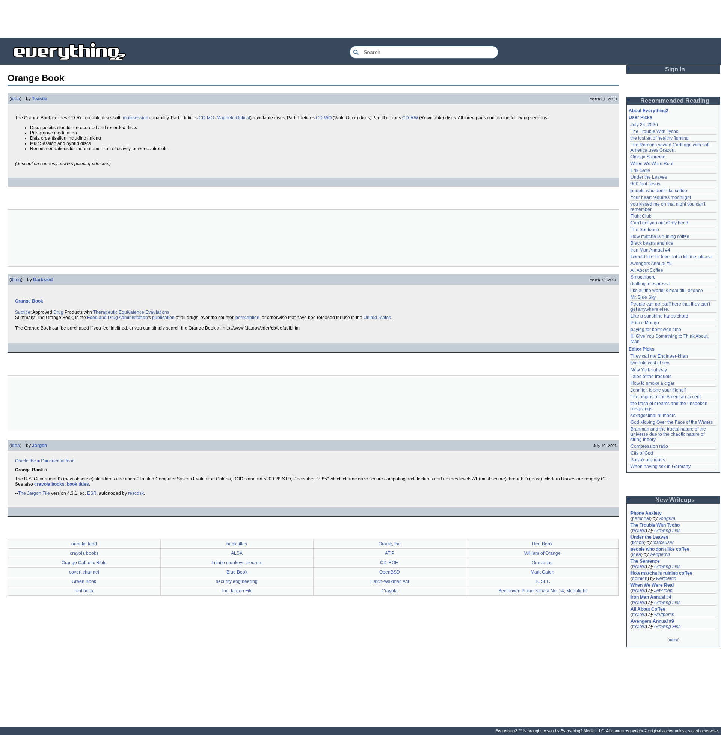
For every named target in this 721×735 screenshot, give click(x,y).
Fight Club (641, 216)
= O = (42, 461)
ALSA (237, 553)
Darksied (43, 279)
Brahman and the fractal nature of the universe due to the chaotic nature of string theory (668, 434)
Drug (58, 312)
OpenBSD (389, 572)
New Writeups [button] (675, 500)
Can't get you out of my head (659, 223)
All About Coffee (646, 270)
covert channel (84, 572)
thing (16, 279)
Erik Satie (640, 170)
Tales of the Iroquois (650, 376)
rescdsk (136, 493)
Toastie (39, 98)
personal (641, 518)
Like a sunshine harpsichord (659, 316)
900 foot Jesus (645, 184)
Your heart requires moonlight (660, 197)
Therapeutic (105, 312)
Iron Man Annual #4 (650, 250)
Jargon (39, 445)
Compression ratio (649, 446)
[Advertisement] (360, 19)
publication (163, 317)
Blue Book (236, 572)
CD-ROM (389, 562)
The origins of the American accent (665, 396)
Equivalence (131, 312)
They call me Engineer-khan (659, 356)
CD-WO (324, 117)
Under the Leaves (648, 177)
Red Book (542, 544)
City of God (641, 453)
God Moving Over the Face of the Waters (671, 422)
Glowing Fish (667, 530)
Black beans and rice (651, 243)
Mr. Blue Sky (643, 297)
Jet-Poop (663, 590)
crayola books (49, 484)
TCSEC (542, 581)
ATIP (389, 553)
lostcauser (663, 542)
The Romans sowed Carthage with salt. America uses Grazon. (670, 147)
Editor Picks (642, 349)
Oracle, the (390, 544)
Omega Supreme (647, 157)
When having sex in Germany (660, 466)
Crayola (390, 590)
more (673, 639)
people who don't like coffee (658, 190)
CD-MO (206, 117)
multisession (135, 117)
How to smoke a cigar (652, 383)
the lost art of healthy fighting (659, 138)
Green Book (84, 581)
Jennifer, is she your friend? (658, 390)
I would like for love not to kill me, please (671, 256)
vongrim (667, 518)
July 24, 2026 (644, 124)
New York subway (648, 369)
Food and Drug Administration (117, 317)
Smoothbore (643, 277)
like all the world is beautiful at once (666, 290)
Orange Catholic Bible (84, 562)
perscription (247, 317)
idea (15, 98)
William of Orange (542, 553)
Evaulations (157, 312)
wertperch (660, 554)
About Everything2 (648, 110)
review (639, 530)
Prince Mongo (644, 322)
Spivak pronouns (647, 459)
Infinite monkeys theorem (236, 562)
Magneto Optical (233, 117)
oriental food (62, 461)
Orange (23, 301)
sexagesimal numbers (653, 415)
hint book (84, 590)
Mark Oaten (542, 572)
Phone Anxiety (646, 513)
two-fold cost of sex (649, 363)
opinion (639, 578)
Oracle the (25, 461)
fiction (638, 542)
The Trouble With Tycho (654, 131)
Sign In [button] (675, 69)
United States (377, 317)
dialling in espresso (650, 283)
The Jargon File (34, 493)
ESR (92, 493)
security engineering (237, 581)
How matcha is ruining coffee (659, 236)
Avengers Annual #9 (651, 263)
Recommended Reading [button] (674, 101)
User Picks (640, 117)
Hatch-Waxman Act (389, 581)
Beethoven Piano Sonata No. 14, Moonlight (542, 590)
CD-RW (410, 117)
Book (37, 301)
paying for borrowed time (655, 329)
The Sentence (644, 229)
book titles (78, 484)
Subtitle (22, 312)
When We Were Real (651, 163)
